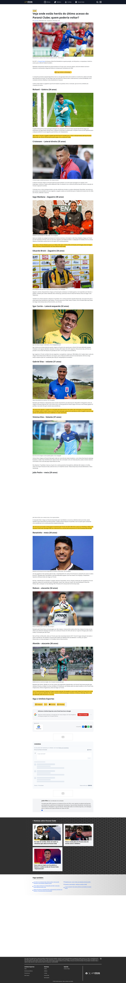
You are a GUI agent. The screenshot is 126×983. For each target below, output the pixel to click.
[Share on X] (86, 727)
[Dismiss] (91, 715)
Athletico (45, 971)
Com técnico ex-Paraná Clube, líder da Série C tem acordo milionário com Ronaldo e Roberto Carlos (46, 882)
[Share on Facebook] (83, 727)
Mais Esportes (46, 977)
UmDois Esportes (29, 967)
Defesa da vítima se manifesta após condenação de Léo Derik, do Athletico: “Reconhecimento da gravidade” (48, 890)
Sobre (25, 968)
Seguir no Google (83, 714)
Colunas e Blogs (67, 968)
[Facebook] (86, 973)
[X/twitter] (89, 973)
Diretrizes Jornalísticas (28, 971)
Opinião (66, 967)
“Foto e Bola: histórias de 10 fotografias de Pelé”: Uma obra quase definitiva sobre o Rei (46, 886)
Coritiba (45, 973)
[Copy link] (91, 727)
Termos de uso (27, 973)
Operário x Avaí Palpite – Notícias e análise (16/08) (76, 884)
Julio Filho (36, 20)
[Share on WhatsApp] (88, 727)
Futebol (45, 968)
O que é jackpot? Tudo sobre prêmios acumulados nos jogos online (78, 887)
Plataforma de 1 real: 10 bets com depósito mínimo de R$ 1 (78, 882)
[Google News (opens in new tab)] (38, 727)
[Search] (97, 2)
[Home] (28, 2)
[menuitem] (47, 2)
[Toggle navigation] (100, 2)
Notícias (46, 967)
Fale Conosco (26, 975)
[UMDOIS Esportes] (95, 973)
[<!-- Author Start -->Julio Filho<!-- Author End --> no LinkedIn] (42, 810)
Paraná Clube (41, 61)
